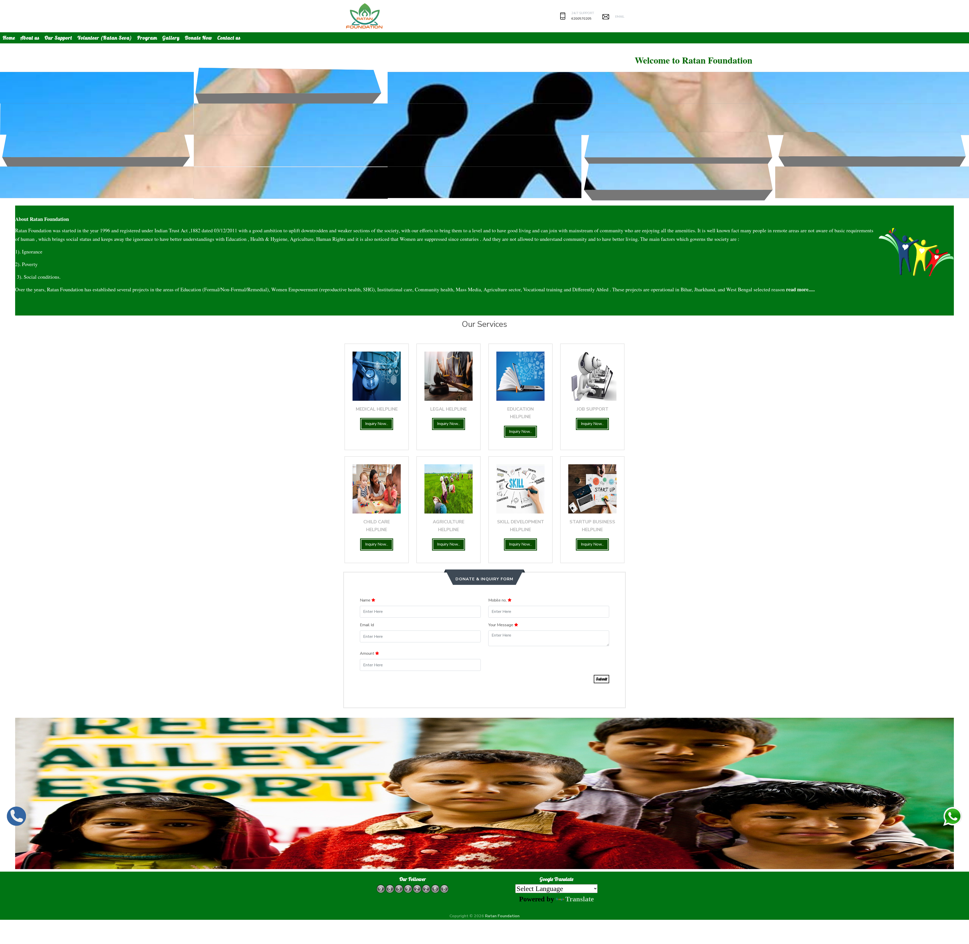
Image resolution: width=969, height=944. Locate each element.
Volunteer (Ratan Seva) (104, 38)
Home (9, 38)
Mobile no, (498, 600)
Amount (367, 653)
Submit (601, 678)
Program (147, 38)
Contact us (228, 38)
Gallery (171, 38)
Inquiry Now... (376, 423)
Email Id (367, 625)
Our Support (58, 38)
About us (29, 38)
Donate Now (198, 38)
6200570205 (581, 18)
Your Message (501, 625)
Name (365, 600)
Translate (579, 899)
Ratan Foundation (502, 916)
